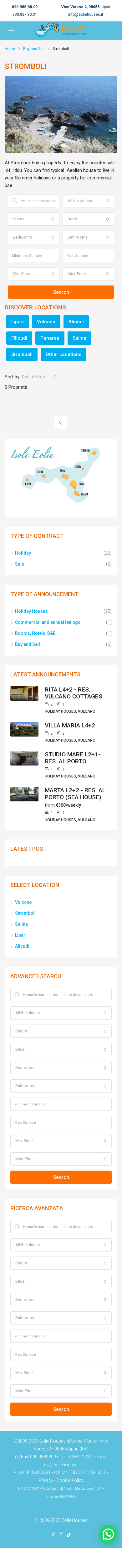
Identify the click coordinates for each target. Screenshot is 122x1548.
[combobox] (88, 200)
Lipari (17, 322)
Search (61, 292)
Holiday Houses (31, 611)
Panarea (49, 338)
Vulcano (46, 322)
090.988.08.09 (25, 7)
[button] (108, 1534)
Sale (19, 564)
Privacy (45, 1480)
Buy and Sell (33, 49)
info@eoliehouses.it (85, 14)
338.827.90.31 (25, 14)
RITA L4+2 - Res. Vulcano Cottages (73, 693)
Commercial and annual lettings (47, 622)
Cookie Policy (70, 1480)
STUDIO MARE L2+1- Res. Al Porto (72, 758)
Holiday (23, 553)
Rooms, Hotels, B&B (35, 633)
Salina (79, 338)
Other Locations (63, 354)
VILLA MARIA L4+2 (70, 725)
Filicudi (19, 338)
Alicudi (76, 322)
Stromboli (22, 354)
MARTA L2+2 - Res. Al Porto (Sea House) (75, 794)
